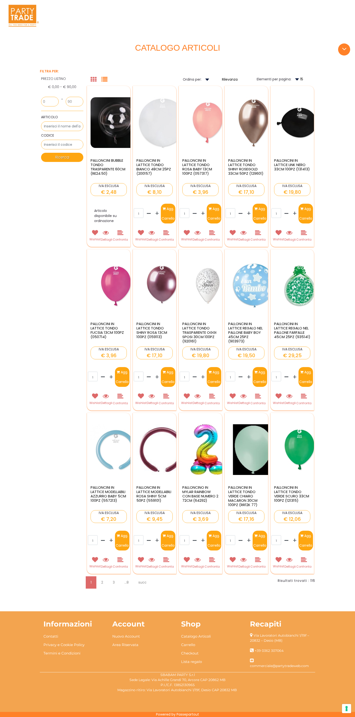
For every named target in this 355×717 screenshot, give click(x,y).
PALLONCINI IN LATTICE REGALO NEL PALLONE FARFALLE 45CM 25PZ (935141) (292, 330)
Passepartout (188, 714)
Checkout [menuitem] (190, 653)
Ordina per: (192, 79)
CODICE (47, 135)
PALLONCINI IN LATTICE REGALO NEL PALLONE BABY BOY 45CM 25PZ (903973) (245, 332)
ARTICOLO (49, 117)
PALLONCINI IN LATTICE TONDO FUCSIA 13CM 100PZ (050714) (107, 330)
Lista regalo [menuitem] (191, 661)
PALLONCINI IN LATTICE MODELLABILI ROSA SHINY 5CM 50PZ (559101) (153, 494)
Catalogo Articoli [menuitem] (196, 636)
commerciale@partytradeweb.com (279, 666)
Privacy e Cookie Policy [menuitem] (64, 644)
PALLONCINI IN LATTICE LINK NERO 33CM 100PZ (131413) (292, 164)
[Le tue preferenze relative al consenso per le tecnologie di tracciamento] (346, 708)
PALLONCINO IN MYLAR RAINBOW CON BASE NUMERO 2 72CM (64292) (200, 494)
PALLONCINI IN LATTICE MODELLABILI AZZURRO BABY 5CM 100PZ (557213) (108, 494)
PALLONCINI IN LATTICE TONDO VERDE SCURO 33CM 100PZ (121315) (291, 494)
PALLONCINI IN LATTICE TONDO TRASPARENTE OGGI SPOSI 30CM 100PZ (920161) (199, 332)
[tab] (96, 80)
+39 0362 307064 (269, 650)
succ (142, 582)
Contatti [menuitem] (50, 636)
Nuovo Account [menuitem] (126, 636)
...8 (126, 582)
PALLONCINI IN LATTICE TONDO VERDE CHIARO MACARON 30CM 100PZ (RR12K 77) (242, 496)
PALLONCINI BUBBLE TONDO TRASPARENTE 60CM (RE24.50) (108, 167)
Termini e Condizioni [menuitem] (61, 653)
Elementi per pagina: (274, 79)
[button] (62, 157)
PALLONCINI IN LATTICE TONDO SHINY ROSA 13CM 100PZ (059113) (151, 330)
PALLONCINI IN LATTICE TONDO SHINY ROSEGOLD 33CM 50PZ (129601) (245, 167)
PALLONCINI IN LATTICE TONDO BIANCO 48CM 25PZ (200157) (153, 167)
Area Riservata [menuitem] (125, 644)
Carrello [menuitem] (188, 644)
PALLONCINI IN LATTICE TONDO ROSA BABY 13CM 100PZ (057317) (197, 167)
